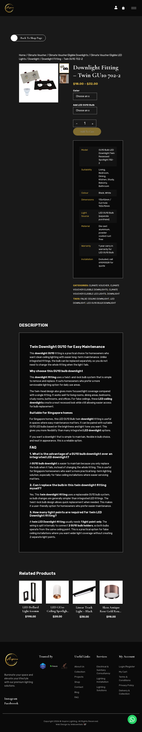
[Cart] (123, 8)
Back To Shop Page (31, 38)
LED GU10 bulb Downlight (101, 303)
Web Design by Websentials (69, 724)
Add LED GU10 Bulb (84, 105)
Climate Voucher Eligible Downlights (68, 55)
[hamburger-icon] (134, 8)
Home (22, 55)
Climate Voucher (37, 55)
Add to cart (87, 131)
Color (76, 91)
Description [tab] (33, 325)
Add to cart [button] (30, 605)
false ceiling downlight (95, 298)
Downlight (33, 59)
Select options (111, 605)
